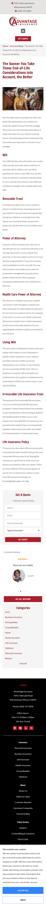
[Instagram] (31, 728)
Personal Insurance (23, 748)
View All (23, 663)
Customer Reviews (23, 802)
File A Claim (23, 839)
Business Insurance (23, 754)
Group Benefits (23, 771)
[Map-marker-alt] (15, 728)
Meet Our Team (23, 796)
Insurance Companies (23, 808)
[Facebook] (20, 728)
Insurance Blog (16, 46)
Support (23, 828)
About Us (23, 791)
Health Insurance (23, 765)
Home (5, 46)
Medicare (23, 776)
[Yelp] (26, 728)
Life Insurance (23, 759)
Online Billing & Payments (23, 833)
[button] (23, 31)
